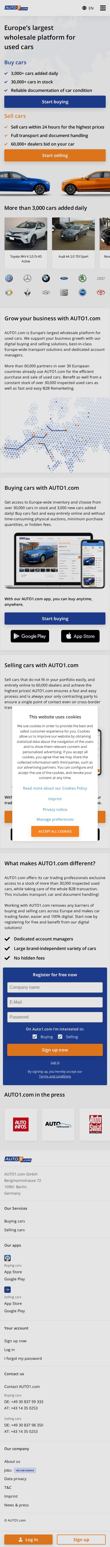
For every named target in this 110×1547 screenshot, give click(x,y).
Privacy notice (55, 809)
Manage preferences (55, 819)
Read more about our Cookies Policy (55, 788)
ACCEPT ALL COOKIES (55, 831)
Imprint (55, 798)
